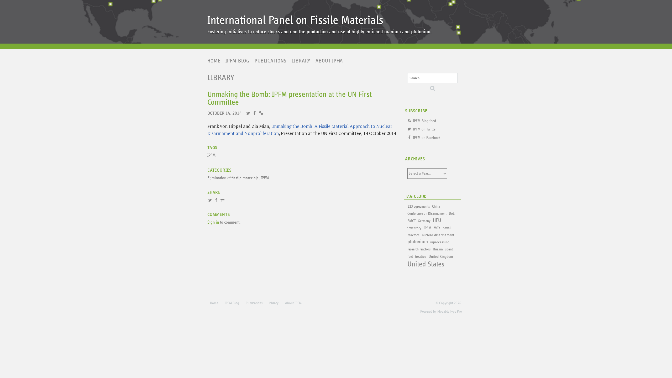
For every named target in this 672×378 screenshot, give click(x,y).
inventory (414, 228)
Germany (424, 221)
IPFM (211, 155)
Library (301, 61)
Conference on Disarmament (427, 214)
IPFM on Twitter (425, 129)
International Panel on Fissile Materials (295, 20)
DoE (452, 214)
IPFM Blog (237, 61)
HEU (437, 220)
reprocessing (439, 242)
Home (213, 61)
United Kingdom (441, 257)
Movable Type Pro (449, 311)
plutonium (417, 241)
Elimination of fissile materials (233, 178)
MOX (437, 228)
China (436, 206)
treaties (420, 257)
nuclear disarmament (438, 235)
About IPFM (329, 61)
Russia (438, 249)
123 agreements (418, 206)
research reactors (418, 249)
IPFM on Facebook (426, 138)
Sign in (213, 222)
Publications (270, 61)
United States (425, 264)
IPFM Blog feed (424, 121)
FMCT (411, 221)
